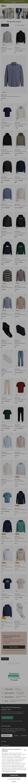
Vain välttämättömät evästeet (14, 778)
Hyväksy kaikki (14, 775)
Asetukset (14, 781)
